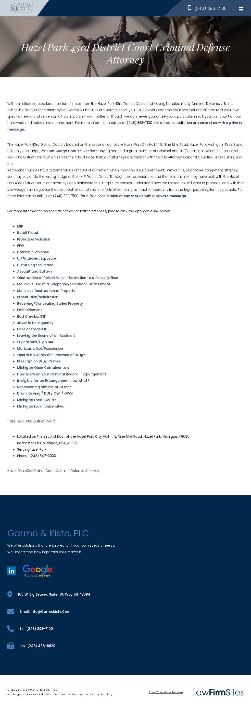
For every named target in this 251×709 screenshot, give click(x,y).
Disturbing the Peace (35, 265)
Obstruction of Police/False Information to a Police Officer (67, 278)
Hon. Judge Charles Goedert (72, 151)
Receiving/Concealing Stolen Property (50, 303)
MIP (20, 226)
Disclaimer (56, 694)
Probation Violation (33, 239)
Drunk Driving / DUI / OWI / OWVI (45, 393)
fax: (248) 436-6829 (37, 646)
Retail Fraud (27, 232)
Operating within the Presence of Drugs (51, 355)
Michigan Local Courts (36, 400)
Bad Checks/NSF (31, 316)
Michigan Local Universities (40, 406)
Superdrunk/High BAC (36, 342)
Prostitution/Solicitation (37, 297)
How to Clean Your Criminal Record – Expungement (61, 374)
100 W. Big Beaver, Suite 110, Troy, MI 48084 (54, 594)
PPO (20, 245)
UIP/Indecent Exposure (36, 258)
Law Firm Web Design (166, 692)
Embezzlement (29, 310)
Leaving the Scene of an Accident (46, 335)
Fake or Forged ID (32, 329)
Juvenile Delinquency (35, 323)
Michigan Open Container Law (43, 367)
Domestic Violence (33, 252)
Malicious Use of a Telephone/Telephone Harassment (63, 284)
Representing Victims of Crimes (44, 387)
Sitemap (76, 694)
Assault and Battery (34, 271)
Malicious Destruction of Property (46, 290)
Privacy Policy (99, 694)
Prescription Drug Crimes (39, 361)
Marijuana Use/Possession (40, 348)
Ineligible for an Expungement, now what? (53, 380)
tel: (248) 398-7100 (36, 628)
